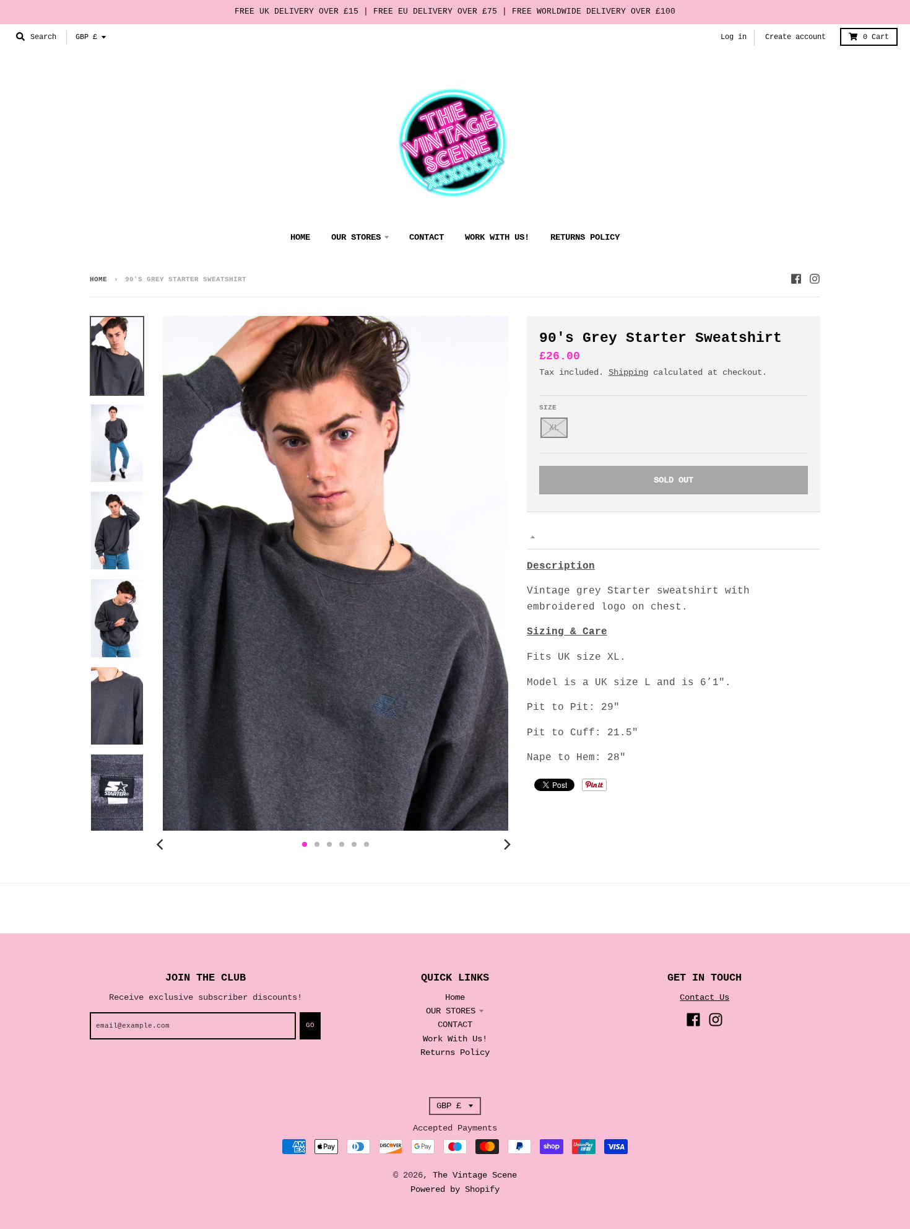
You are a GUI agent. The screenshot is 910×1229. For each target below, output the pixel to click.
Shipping (628, 372)
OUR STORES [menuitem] (356, 237)
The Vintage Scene (475, 1175)
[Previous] (161, 844)
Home (98, 279)
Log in (734, 37)
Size (548, 407)
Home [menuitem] (300, 237)
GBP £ (86, 37)
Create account (795, 37)
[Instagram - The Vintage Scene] (814, 278)
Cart (876, 37)
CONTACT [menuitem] (426, 237)
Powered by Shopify (455, 1189)
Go (310, 1025)
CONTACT (455, 1025)
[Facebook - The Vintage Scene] (796, 278)
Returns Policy (455, 1052)
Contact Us (704, 997)
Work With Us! (455, 1039)
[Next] (507, 844)
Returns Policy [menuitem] (585, 237)
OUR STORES (450, 1011)
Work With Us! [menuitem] (497, 237)
